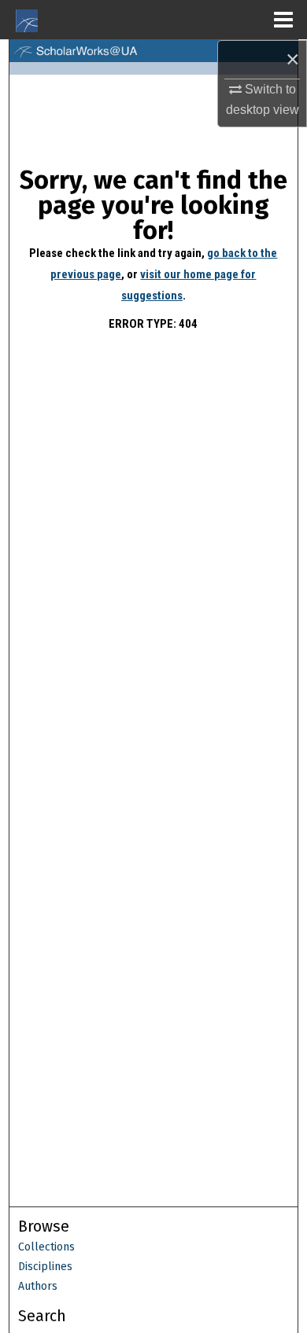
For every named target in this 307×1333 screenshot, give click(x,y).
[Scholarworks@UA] (153, 50)
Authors (37, 1286)
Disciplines (45, 1266)
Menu (283, 19)
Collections (46, 1247)
